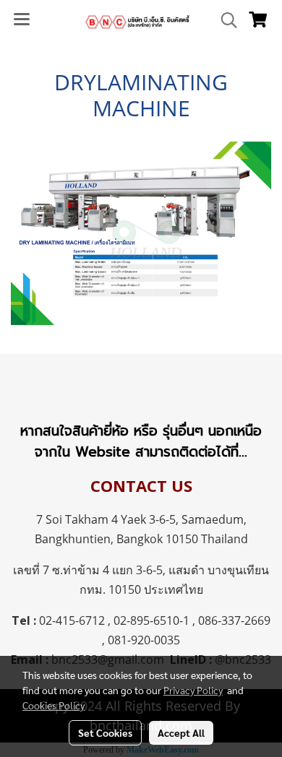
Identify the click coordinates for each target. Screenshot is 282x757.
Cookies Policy (53, 704)
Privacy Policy (193, 689)
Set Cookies (105, 732)
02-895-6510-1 (151, 620)
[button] (224, 20)
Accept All (181, 732)
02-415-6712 (72, 620)
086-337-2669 (234, 620)
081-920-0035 (144, 640)
